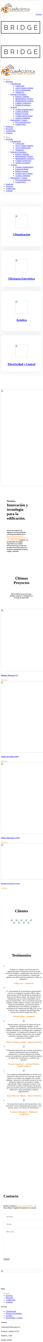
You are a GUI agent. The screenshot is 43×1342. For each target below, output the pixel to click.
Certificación (10, 1300)
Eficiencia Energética (21, 278)
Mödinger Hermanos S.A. (9, 675)
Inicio (8, 1293)
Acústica (21, 319)
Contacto (9, 1302)
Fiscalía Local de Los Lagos (10, 883)
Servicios (9, 1296)
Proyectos (9, 1298)
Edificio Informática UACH (10, 838)
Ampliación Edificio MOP (10, 757)
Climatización (21, 234)
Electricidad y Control (21, 364)
